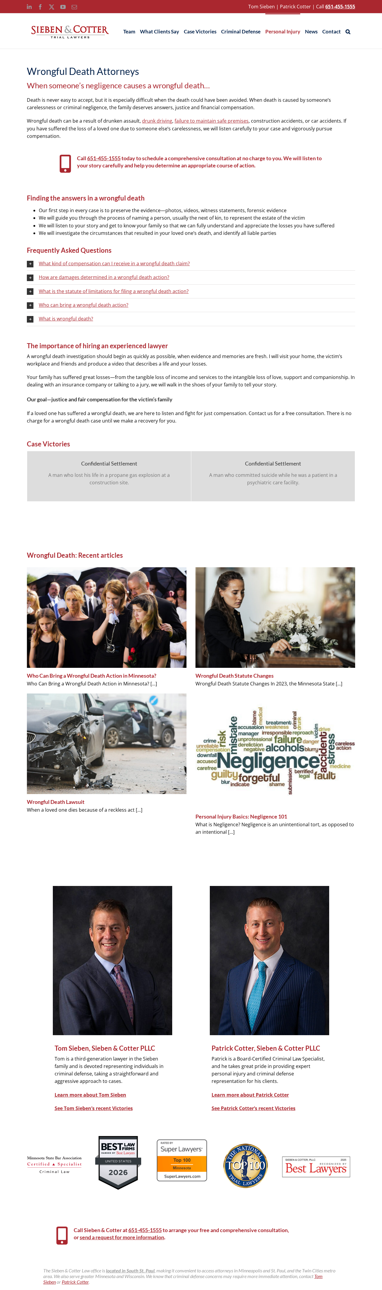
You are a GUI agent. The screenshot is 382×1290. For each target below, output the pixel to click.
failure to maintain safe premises (212, 121)
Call (320, 6)
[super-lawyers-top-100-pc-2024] (182, 1139)
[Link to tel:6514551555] (65, 164)
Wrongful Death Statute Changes (234, 675)
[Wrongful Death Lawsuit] (107, 743)
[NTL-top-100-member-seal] (245, 1146)
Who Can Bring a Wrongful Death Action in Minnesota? (91, 675)
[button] (348, 31)
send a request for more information (122, 1237)
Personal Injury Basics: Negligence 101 (241, 816)
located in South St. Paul (130, 1270)
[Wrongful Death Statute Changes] (275, 617)
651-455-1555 (104, 158)
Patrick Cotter (295, 6)
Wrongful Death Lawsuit (55, 802)
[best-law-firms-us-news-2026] (118, 1138)
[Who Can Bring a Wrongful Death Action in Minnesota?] (107, 617)
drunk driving (157, 121)
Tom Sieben (261, 6)
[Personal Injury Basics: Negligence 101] (275, 751)
